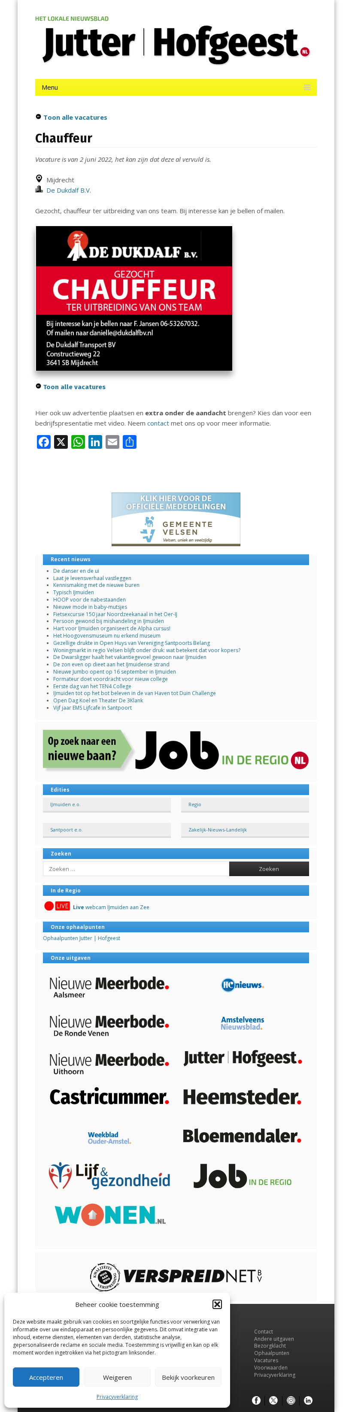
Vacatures (266, 1360)
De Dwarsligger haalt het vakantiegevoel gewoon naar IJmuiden (129, 657)
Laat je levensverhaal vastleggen (92, 578)
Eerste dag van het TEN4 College (92, 686)
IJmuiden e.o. (65, 804)
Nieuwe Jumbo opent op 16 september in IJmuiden (114, 671)
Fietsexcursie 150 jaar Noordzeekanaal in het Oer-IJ (115, 614)
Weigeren (117, 1377)
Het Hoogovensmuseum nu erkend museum (107, 635)
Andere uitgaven (274, 1338)
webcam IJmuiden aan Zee (111, 907)
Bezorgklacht (270, 1345)
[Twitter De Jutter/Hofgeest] (273, 1401)
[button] (217, 1304)
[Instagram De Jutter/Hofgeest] (291, 1401)
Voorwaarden (271, 1367)
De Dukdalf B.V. (67, 190)
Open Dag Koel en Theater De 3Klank (98, 700)
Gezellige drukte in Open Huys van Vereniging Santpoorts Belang (131, 643)
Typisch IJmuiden (73, 592)
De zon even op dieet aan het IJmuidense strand (111, 664)
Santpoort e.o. (66, 829)
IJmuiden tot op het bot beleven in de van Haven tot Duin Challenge (134, 693)
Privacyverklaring (117, 1396)
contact (158, 423)
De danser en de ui (76, 570)
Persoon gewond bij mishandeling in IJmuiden (108, 621)
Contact (263, 1331)
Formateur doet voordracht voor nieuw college (110, 679)
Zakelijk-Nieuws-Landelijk (217, 829)
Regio (194, 804)
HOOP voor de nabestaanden (89, 599)
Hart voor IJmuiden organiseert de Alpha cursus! (111, 628)
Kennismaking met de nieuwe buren (96, 585)
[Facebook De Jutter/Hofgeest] (256, 1401)
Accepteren (46, 1377)
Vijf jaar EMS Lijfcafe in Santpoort (92, 707)
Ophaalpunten (271, 1353)
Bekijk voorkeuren (188, 1377)
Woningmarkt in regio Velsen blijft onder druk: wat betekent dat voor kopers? (146, 650)
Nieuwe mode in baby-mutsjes (90, 607)
